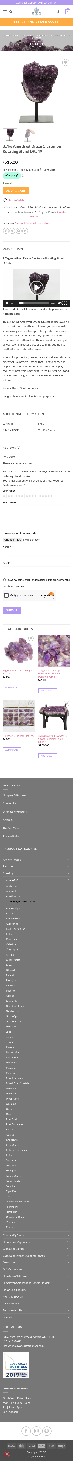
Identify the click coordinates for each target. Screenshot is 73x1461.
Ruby (9, 1155)
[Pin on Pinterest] (19, 231)
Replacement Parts (14, 1310)
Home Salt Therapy (14, 1289)
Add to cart (16, 190)
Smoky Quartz (13, 1175)
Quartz (10, 1134)
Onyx (9, 1108)
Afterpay (8, 819)
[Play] (7, 303)
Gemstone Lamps (13, 1248)
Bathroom (9, 866)
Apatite (10, 913)
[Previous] (8, 92)
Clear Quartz (13, 959)
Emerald (10, 975)
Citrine (10, 954)
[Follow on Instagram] (36, 1431)
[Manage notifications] (7, 1454)
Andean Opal (13, 908)
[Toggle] (68, 859)
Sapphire (11, 1160)
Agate (9, 885)
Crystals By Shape (13, 1235)
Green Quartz (13, 1021)
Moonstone (12, 1098)
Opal (8, 1113)
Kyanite (10, 1047)
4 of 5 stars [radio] (30, 496)
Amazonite (12, 891)
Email (6, 563)
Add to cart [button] (12, 687)
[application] (36, 288)
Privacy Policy (11, 836)
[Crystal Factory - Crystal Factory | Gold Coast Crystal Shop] (36, 11)
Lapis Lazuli (12, 1057)
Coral (9, 964)
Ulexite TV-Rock (15, 1216)
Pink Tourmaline (15, 1124)
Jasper (9, 1036)
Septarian (11, 1165)
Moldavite (11, 1088)
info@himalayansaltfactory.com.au (23, 1345)
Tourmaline (12, 1206)
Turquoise (11, 1211)
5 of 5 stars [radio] (45, 496)
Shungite (11, 1170)
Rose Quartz (12, 1144)
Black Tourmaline (15, 928)
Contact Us (9, 803)
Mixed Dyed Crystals (17, 1083)
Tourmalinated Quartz (18, 1201)
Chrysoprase (13, 949)
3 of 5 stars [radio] (19, 496)
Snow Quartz (13, 1180)
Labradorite (12, 1052)
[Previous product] (40, 44)
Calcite (10, 933)
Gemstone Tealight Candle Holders (24, 1255)
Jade (8, 1031)
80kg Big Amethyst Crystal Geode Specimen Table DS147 (52, 738)
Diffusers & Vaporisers (16, 1242)
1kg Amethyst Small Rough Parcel (17, 672)
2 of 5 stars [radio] (9, 496)
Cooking (8, 873)
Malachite (11, 1067)
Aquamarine (13, 918)
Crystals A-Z (28, 35)
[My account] (58, 12)
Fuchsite (10, 990)
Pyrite (9, 1129)
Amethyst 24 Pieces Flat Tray (18, 735)
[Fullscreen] (66, 303)
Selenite (7, 1317)
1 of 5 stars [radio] (3, 496)
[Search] (10, 11)
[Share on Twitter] (12, 231)
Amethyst (42, 35)
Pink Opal (11, 1119)
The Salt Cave (11, 828)
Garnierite (11, 1000)
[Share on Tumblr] (25, 231)
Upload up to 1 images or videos (21, 532)
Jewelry (10, 1041)
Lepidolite (11, 1062)
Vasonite (11, 1222)
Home (6, 35)
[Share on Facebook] (6, 231)
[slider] (34, 303)
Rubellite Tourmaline (17, 1149)
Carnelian (11, 939)
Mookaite (11, 1093)
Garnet (10, 995)
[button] (5, 11)
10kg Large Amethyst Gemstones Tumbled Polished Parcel (49, 673)
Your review (10, 501)
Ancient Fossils (12, 859)
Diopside (11, 970)
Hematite (11, 1026)
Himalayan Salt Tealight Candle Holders (26, 1282)
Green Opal (12, 1016)
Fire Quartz (12, 980)
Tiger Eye (11, 1191)
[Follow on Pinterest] (47, 1431)
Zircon (9, 1227)
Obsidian (11, 1103)
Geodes (10, 1011)
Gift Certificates (12, 1269)
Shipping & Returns (14, 795)
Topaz (9, 1196)
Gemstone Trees (15, 1005)
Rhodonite (12, 1139)
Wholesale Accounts (15, 811)
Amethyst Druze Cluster (38, 223)
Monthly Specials (13, 1296)
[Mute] (60, 303)
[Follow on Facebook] (26, 1431)
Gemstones (10, 1262)
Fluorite (10, 985)
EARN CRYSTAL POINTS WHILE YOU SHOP (36, 2)
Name (7, 546)
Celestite (11, 944)
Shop (15, 35)
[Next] (64, 92)
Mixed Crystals (14, 1078)
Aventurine (12, 923)
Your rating (9, 490)
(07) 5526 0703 (12, 1341)
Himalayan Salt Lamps (16, 1276)
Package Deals (11, 1303)
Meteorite (11, 1072)
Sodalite (10, 1186)
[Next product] (33, 44)
